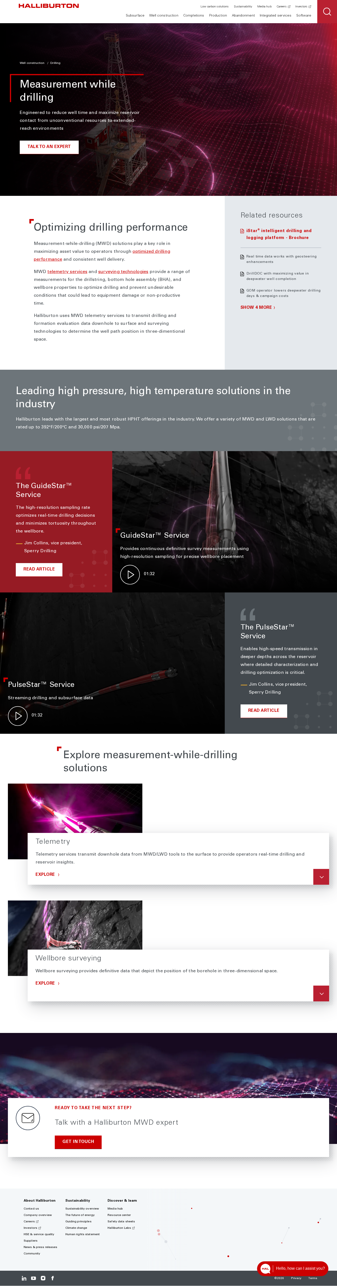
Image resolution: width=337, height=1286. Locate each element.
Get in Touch (78, 1142)
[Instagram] (43, 1278)
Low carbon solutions (215, 6)
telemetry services (67, 272)
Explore (46, 875)
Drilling (55, 63)
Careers (282, 6)
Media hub (264, 6)
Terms (312, 1278)
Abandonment (243, 16)
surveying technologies (123, 272)
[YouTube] (33, 1278)
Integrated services (275, 16)
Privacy (296, 1278)
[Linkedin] (24, 1278)
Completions (193, 16)
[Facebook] (52, 1278)
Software (303, 16)
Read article (39, 570)
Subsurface (135, 16)
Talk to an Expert (49, 147)
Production (218, 16)
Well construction (163, 16)
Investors (301, 6)
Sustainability (243, 6)
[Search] (327, 11)
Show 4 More (256, 308)
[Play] (130, 575)
